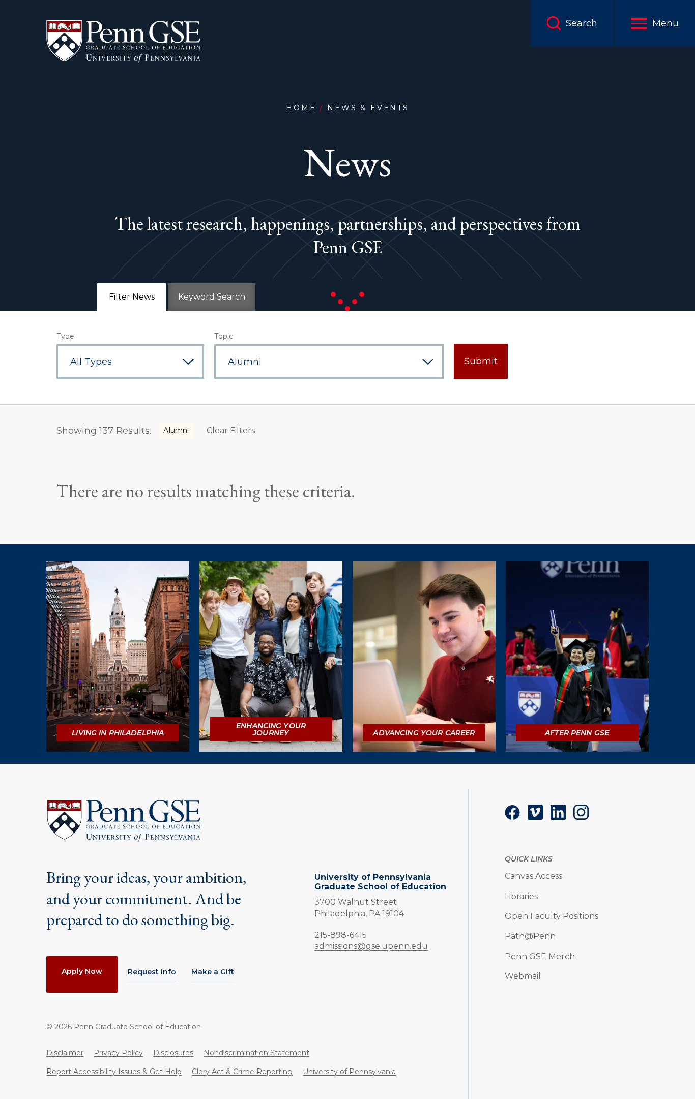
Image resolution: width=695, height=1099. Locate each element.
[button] (654, 23)
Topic (223, 336)
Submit (481, 361)
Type (65, 336)
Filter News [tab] (132, 297)
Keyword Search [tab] (211, 297)
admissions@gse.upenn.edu (371, 946)
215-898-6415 (340, 935)
